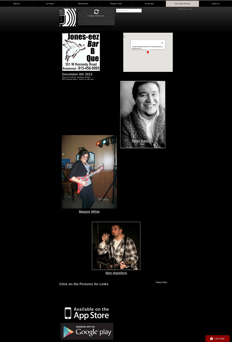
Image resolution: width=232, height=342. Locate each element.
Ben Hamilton (116, 273)
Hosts (142, 144)
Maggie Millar (89, 211)
